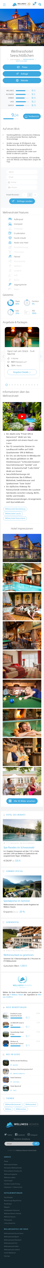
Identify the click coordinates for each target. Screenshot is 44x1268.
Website (24, 80)
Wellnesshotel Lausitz (13, 514)
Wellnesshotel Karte (10, 1165)
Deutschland (21, 61)
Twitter (9, 1135)
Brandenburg (28, 59)
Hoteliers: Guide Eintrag (12, 1184)
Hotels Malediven (10, 1253)
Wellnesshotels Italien (11, 1246)
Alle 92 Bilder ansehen (24, 801)
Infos (9, 42)
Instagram (33, 1135)
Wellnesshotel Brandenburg (15, 509)
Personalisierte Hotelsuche (13, 1171)
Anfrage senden (25, 201)
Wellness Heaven (9, 1217)
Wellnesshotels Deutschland (13, 1233)
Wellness (8, 1109)
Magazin (7, 1207)
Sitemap (7, 1256)
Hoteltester (8, 1204)
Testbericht (33, 116)
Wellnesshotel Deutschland (15, 518)
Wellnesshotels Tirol (10, 1243)
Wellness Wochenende (13, 1104)
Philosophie (8, 1220)
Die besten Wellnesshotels (13, 1168)
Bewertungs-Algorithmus (12, 1201)
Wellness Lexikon (9, 1177)
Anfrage (24, 74)
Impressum (7, 1187)
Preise (24, 67)
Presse (6, 1161)
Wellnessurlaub (31, 1104)
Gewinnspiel (8, 1181)
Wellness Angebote (10, 1174)
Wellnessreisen (21, 1109)
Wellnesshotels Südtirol (12, 1250)
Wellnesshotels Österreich (12, 1240)
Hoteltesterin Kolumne (11, 1210)
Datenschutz (17, 1187)
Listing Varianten (9, 1223)
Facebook (21, 1135)
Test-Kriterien (8, 1197)
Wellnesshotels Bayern (11, 1237)
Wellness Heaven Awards (12, 1214)
